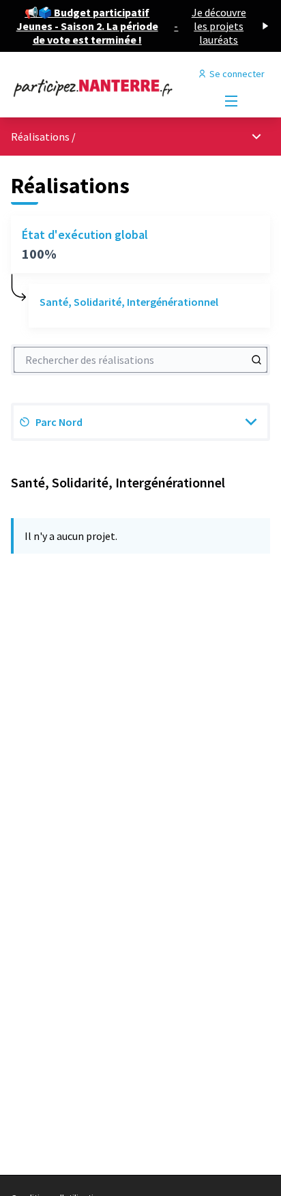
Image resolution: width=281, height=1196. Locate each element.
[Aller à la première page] (107, 87)
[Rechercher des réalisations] (256, 359)
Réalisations (41, 136)
